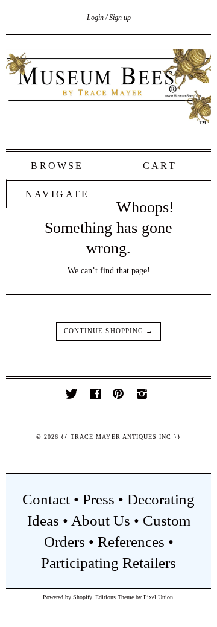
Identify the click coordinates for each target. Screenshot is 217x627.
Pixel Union (158, 597)
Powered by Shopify (67, 597)
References (131, 541)
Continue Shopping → (108, 331)
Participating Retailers (108, 563)
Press (99, 499)
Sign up (120, 17)
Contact (46, 499)
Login (95, 17)
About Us (100, 520)
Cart (160, 166)
